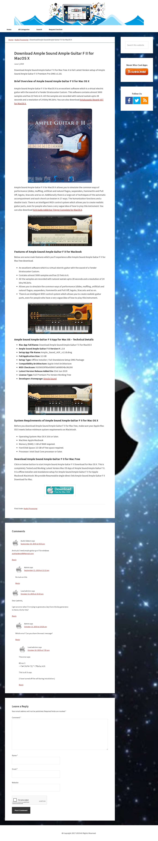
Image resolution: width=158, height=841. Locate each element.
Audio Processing (21, 40)
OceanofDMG (79, 13)
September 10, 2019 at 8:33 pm (33, 544)
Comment (16, 717)
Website (15, 782)
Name (15, 755)
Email (15, 769)
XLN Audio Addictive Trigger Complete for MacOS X (57, 209)
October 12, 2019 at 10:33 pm (32, 594)
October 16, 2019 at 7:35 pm (39, 650)
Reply (14, 560)
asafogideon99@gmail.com (23, 553)
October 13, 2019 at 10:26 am (35, 627)
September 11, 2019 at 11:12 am (36, 570)
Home (10, 40)
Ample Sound (50, 378)
